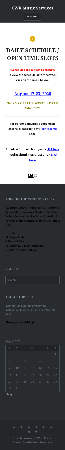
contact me (49, 128)
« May (8, 394)
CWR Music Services (32, 8)
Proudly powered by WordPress (32, 438)
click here (53, 149)
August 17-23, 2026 (32, 93)
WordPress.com (42, 442)
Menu (34, 16)
